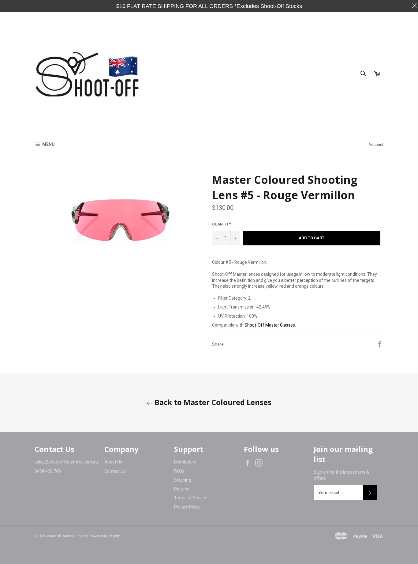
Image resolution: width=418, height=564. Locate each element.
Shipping (182, 480)
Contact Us (114, 471)
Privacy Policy (187, 507)
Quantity (221, 224)
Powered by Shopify (105, 536)
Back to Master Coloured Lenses (212, 402)
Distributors (185, 462)
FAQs (179, 471)
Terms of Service (190, 497)
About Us (113, 462)
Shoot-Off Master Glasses (269, 325)
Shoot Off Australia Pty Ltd (67, 536)
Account (375, 144)
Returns (181, 488)
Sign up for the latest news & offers (341, 475)
